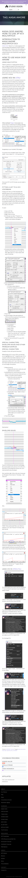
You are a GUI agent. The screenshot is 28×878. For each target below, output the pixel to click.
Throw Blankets (5, 863)
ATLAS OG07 (4, 824)
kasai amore (22, 749)
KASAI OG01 (5, 46)
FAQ (2, 794)
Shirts (2, 861)
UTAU (17, 78)
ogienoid (8, 750)
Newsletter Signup (5, 802)
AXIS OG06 (4, 822)
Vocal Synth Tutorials (6, 841)
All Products (4, 853)
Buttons (3, 855)
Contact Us (3, 870)
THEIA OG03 (4, 814)
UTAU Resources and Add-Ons (8, 839)
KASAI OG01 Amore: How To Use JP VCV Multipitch (13, 33)
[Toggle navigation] (26, 5)
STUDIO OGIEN (12, 876)
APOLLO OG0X (5, 827)
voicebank (15, 750)
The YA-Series (4, 830)
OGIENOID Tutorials (10, 749)
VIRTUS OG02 (4, 811)
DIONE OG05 (4, 819)
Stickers (3, 858)
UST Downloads (5, 836)
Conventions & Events (6, 799)
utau (12, 750)
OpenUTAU (17, 569)
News (2, 797)
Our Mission (4, 792)
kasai (19, 749)
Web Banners (4, 846)
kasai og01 (4, 750)
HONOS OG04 (4, 816)
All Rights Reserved (18, 876)
